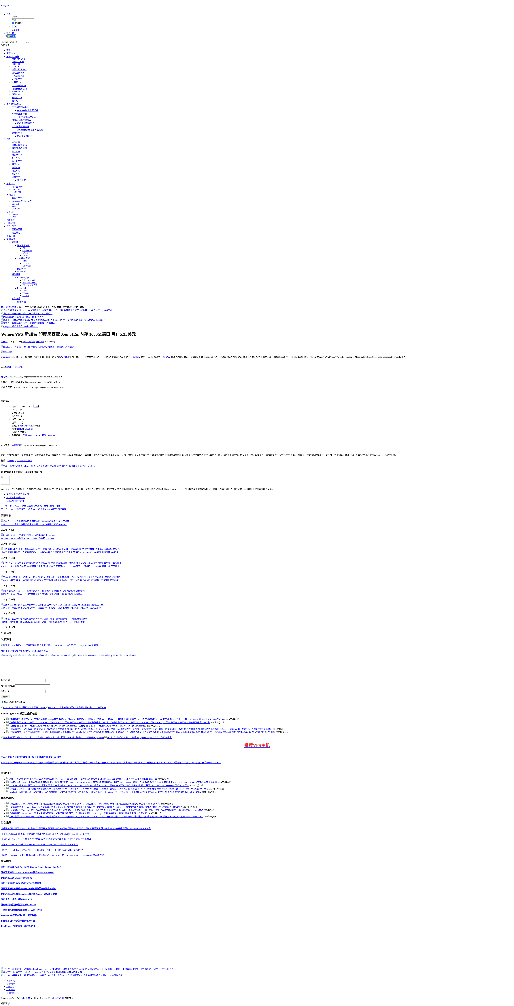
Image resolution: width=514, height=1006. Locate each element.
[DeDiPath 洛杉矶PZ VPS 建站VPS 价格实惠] (22, 317)
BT (23, 248)
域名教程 (16, 233)
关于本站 (10, 981)
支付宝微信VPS (19, 69)
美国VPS (10, 195)
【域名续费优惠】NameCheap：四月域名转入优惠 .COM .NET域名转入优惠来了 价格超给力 (139, 807)
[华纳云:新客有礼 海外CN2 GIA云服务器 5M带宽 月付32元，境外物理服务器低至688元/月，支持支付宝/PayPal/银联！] (57, 310)
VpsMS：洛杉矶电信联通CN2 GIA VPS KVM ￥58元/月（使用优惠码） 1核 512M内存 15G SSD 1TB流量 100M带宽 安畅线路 (59, 580)
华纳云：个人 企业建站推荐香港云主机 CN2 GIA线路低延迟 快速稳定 (34, 524)
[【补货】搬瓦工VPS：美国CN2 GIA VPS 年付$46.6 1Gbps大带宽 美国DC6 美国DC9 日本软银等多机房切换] (58, 722)
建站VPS (16, 94)
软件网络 (16, 298)
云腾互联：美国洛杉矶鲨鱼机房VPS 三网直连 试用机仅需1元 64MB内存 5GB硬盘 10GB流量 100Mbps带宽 (51, 608)
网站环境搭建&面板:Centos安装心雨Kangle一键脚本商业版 (29, 894)
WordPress (21, 271)
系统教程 (16, 274)
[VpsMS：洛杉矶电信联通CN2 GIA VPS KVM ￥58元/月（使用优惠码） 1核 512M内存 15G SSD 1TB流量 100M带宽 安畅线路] (60, 577)
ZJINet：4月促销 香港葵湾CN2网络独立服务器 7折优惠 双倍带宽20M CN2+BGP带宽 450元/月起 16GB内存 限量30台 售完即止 (60, 566)
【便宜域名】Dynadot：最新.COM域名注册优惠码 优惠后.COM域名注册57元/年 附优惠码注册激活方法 (154, 810)
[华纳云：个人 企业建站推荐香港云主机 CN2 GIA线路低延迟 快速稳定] (35, 521)
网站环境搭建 (23, 245)
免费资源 (21, 302)
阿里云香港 (17, 187)
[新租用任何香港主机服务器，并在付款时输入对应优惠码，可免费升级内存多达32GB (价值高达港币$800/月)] (53, 320)
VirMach (15, 204)
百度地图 (10, 989)
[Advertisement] (81, 948)
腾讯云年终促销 (19, 148)
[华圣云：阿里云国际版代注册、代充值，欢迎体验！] (26, 313)
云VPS (15, 101)
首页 (8, 50)
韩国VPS (16, 158)
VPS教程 (10, 223)
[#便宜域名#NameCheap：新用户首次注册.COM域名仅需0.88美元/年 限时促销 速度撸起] (43, 591)
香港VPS (10, 183)
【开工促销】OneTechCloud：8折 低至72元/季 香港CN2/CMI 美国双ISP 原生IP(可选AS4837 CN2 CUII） (154, 816)
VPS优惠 (16, 142)
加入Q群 (10, 33)
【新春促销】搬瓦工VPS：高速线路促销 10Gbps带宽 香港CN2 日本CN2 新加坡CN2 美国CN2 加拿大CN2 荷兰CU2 (171, 719)
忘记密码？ (17, 30)
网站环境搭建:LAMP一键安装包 (16, 878)
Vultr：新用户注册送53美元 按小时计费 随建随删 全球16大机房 (31, 757)
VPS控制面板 (23, 258)
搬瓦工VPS (17, 198)
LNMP (25, 253)
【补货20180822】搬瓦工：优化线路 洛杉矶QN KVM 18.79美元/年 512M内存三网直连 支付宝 (45, 834)
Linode (15, 214)
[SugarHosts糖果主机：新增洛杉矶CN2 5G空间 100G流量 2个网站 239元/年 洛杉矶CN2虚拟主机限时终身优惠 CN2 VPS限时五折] (62, 975)
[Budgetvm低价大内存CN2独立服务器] (19, 326)
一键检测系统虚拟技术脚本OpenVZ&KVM (21, 910)
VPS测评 (10, 220)
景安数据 (21, 180)
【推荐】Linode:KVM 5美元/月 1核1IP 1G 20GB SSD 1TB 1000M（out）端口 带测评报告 (42, 850)
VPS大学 (5, 6)
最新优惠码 (17, 229)
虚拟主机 (10, 236)
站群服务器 (17, 133)
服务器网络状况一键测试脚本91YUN (18, 904)
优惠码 (9, 367)
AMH (25, 261)
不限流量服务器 (19, 114)
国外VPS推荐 (12, 56)
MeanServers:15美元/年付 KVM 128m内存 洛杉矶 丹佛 (30, 506)
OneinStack (27, 250)
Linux (20, 426)
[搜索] (27, 42)
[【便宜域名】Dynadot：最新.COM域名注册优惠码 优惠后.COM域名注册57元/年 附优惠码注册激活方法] (56, 810)
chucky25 (18, 367)
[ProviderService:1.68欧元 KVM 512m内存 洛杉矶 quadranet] (28, 535)
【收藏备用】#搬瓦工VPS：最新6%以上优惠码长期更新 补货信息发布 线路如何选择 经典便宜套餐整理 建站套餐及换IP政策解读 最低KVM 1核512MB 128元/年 (76, 828)
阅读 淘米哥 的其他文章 (17, 494)
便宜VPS (10, 53)
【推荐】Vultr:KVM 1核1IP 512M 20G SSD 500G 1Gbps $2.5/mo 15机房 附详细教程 (39, 844)
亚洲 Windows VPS (31, 435)
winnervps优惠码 (24, 460)
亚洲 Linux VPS (49, 435)
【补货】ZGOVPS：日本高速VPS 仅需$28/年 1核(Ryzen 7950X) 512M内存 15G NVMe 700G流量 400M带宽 (159, 789)
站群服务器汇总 (24, 136)
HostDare (16, 209)
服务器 (64, 357)
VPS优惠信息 (12, 307)
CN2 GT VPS (18, 61)
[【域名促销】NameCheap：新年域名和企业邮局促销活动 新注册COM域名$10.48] (45, 804)
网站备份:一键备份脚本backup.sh (17, 899)
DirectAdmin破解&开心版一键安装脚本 (19, 915)
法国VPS (16, 167)
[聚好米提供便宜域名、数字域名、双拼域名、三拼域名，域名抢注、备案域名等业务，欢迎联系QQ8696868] (52, 737)
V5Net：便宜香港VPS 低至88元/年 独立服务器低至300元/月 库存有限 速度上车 (120, 779)
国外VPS (16, 174)
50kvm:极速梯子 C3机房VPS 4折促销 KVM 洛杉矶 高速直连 (33, 509)
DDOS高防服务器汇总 (27, 110)
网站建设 (16, 242)
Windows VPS (18, 91)
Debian (25, 295)
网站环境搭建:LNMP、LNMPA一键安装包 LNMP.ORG (27, 872)
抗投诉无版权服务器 (21, 120)
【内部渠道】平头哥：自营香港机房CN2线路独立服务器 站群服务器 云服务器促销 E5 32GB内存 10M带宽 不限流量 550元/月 (60, 552)
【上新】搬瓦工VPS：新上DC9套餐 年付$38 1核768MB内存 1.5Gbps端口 (112, 726)
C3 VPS (15, 66)
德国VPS (16, 164)
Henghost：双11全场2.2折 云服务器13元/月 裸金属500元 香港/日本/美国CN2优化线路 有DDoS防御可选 (153, 792)
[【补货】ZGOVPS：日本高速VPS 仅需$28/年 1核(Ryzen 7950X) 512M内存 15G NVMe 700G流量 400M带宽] (57, 789)
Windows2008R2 (29, 283)
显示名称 (5, 680)
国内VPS (16, 177)
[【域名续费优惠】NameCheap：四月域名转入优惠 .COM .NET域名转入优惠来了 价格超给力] (51, 807)
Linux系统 (22, 288)
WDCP (25, 263)
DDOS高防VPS (19, 85)
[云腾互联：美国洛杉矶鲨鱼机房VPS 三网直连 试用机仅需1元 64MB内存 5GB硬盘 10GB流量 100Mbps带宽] (52, 605)
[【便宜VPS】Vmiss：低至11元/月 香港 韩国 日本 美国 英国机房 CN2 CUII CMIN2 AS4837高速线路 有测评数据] (59, 782)
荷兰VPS (16, 171)
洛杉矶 (136, 357)
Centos (25, 291)
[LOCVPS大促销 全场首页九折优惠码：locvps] (23, 707)
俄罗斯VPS (17, 161)
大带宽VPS (17, 82)
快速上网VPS (18, 73)
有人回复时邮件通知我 (14, 702)
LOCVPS (16, 189)
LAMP (25, 255)
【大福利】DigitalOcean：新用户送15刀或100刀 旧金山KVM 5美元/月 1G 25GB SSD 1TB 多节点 (46, 839)
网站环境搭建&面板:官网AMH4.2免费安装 (21, 883)
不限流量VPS (18, 76)
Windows (28, 426)
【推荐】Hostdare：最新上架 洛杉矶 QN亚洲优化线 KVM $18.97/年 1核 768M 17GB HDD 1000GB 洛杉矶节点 (52, 855)
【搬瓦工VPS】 (57, 998)
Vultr (14, 206)
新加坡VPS (17, 155)
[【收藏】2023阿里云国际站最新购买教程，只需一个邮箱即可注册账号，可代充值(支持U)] (44, 619)
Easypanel (26, 266)
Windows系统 (23, 278)
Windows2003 (28, 280)
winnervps (5, 357)
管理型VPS (17, 97)
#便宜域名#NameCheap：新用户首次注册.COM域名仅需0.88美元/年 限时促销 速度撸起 (41, 594)
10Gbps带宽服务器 (20, 126)
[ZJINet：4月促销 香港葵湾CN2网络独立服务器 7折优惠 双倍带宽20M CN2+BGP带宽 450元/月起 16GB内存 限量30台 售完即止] (61, 563)
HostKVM (16, 192)
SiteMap (10, 986)
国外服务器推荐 (13, 104)
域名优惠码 (11, 226)
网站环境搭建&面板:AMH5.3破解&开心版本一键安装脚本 (28, 888)
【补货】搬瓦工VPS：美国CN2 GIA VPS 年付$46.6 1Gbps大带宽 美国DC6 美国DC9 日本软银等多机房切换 (160, 722)
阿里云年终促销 (19, 145)
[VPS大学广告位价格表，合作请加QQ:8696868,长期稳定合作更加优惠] (138, 737)
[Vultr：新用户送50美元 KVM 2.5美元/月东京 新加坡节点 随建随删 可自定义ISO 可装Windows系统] (48, 466)
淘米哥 (4, 341)
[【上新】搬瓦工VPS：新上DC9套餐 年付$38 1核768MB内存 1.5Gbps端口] (42, 726)
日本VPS (10, 212)
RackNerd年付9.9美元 (22, 201)
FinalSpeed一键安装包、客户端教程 (18, 926)
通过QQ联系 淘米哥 (15, 501)
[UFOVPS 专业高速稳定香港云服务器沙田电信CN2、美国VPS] (76, 707)
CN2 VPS (16, 64)
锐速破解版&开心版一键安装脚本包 (18, 921)
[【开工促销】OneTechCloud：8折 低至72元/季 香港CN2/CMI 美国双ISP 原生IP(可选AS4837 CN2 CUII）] (56, 816)
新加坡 (166, 357)
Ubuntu (25, 293)
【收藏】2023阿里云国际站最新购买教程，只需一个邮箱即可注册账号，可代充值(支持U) (43, 622)
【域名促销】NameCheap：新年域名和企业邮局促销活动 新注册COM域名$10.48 (122, 804)
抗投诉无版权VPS (20, 89)
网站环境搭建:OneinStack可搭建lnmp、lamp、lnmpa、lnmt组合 (31, 867)
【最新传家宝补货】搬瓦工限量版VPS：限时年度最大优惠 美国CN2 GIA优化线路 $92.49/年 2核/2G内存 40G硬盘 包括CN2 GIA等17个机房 (204, 729)
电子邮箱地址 (7, 686)
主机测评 (16, 445)
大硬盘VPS (17, 79)
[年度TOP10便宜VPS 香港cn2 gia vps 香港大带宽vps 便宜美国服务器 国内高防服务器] (41, 972)
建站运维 (10, 239)
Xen (36, 406)
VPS (8, 139)
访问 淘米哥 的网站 (15, 497)
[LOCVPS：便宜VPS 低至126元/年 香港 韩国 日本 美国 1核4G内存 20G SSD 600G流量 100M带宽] (52, 785)
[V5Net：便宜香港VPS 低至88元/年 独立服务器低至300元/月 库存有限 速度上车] (44, 779)
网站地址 (5, 691)
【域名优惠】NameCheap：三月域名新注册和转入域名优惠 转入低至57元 (112, 813)
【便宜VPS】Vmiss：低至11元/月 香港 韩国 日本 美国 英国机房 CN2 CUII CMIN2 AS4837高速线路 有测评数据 (165, 782)
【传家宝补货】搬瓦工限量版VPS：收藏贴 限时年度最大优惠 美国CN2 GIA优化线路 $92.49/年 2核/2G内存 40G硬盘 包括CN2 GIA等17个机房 (208, 732)
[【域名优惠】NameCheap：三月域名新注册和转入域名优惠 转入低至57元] (42, 813)
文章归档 (10, 984)
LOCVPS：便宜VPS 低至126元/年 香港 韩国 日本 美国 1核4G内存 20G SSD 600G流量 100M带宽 (144, 785)
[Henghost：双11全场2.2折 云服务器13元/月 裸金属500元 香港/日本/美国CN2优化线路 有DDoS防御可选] (55, 792)
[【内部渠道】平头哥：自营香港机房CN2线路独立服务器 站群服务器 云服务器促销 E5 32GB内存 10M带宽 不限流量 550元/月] (61, 549)
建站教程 (21, 269)
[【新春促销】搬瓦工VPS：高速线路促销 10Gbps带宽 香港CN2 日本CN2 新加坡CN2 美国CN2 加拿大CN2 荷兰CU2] (61, 719)
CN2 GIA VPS (18, 59)
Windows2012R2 (29, 285)
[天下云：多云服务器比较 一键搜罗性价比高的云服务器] (28, 323)
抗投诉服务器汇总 (25, 123)
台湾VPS (16, 151)
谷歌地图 (10, 993)
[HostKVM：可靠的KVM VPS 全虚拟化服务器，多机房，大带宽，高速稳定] (37, 347)
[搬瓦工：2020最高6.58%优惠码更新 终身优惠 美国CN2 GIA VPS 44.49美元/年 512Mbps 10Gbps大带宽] (49, 645)
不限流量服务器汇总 (26, 117)
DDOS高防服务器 (20, 107)
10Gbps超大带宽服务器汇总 (30, 130)
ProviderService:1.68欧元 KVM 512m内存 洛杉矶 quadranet (27, 538)
